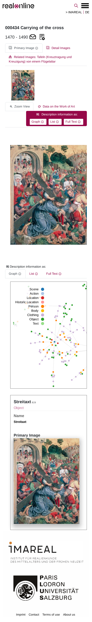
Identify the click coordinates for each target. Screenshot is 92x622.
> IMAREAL (74, 12)
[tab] (24, 48)
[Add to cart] (32, 37)
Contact (34, 614)
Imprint (20, 614)
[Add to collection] (42, 37)
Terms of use (51, 614)
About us (69, 614)
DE (87, 12)
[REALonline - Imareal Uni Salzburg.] (46, 5)
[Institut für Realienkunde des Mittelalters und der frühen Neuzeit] (46, 552)
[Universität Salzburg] (46, 587)
